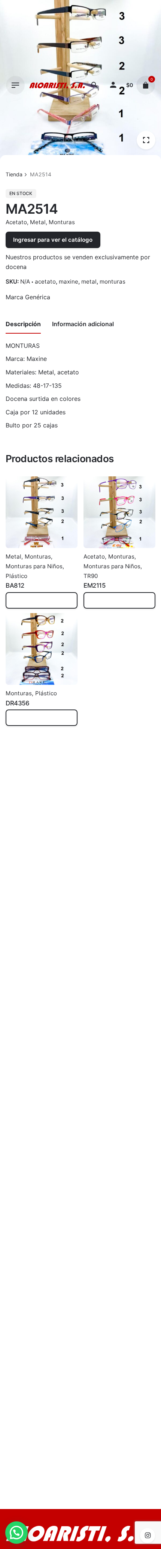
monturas (112, 281)
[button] (16, 1532)
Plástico (16, 575)
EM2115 (94, 585)
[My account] (113, 85)
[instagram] (147, 1535)
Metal (38, 222)
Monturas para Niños (34, 566)
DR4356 (17, 703)
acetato (45, 281)
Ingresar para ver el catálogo (52, 239)
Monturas (62, 222)
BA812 (15, 585)
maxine (68, 281)
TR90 (90, 575)
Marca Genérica (28, 297)
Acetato (16, 222)
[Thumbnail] (57, 85)
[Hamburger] (15, 85)
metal (89, 281)
